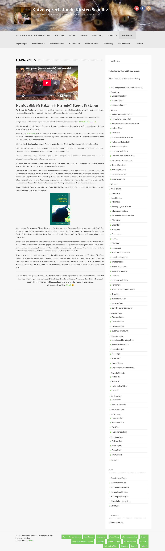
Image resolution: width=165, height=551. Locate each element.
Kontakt (139, 43)
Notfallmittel (117, 349)
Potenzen (116, 358)
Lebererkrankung (119, 271)
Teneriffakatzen (119, 165)
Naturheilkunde (57, 43)
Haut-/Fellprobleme (121, 252)
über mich (112, 35)
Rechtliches (89, 537)
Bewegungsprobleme (121, 206)
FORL (114, 238)
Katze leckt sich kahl (121, 142)
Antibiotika (117, 441)
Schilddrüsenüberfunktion (123, 155)
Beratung (59, 35)
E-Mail (68, 285)
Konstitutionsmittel (120, 344)
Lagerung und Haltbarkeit (123, 367)
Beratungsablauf (119, 95)
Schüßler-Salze (91, 43)
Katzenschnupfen (119, 146)
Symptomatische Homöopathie (125, 123)
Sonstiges (115, 505)
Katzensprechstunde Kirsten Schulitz (70, 9)
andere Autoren (118, 179)
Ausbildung (97, 35)
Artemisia (116, 376)
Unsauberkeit (118, 326)
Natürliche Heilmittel (121, 119)
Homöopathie (38, 43)
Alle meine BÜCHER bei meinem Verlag (124, 79)
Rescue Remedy (119, 404)
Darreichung (117, 363)
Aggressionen (118, 317)
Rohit (31, 540)
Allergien (116, 201)
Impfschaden (117, 261)
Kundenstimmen (119, 105)
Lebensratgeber (119, 174)
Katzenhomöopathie (120, 487)
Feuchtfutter (117, 418)
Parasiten (116, 284)
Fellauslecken (118, 321)
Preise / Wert (117, 100)
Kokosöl (115, 381)
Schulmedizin (124, 43)
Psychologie (21, 43)
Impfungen (116, 445)
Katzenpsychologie (119, 496)
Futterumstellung (119, 432)
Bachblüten (74, 43)
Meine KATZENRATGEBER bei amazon (124, 71)
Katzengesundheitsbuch (122, 114)
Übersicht (116, 399)
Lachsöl (115, 390)
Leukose (115, 275)
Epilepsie (116, 229)
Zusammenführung (120, 330)
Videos (84, 35)
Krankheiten (127, 35)
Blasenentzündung (120, 211)
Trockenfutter (118, 422)
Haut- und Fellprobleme (122, 137)
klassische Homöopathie (123, 340)
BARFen (115, 427)
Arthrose (116, 132)
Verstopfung (117, 303)
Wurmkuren (117, 454)
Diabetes (116, 220)
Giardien (115, 243)
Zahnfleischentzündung (122, 160)
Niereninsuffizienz (120, 151)
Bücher (72, 35)
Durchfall (116, 224)
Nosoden (116, 353)
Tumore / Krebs (119, 298)
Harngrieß (116, 248)
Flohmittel (116, 450)
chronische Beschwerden (123, 215)
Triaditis (115, 294)
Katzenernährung (118, 482)
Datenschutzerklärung (72, 537)
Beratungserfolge (119, 478)
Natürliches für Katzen (121, 501)
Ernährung (108, 43)
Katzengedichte (119, 169)
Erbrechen (116, 234)
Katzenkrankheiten (119, 492)
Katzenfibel (117, 128)
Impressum (101, 537)
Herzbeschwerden (120, 257)
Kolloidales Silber (119, 386)
